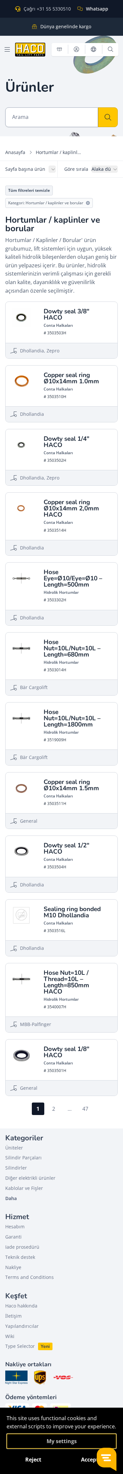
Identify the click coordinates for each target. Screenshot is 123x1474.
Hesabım (15, 1226)
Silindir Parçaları (23, 1157)
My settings (62, 1441)
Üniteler (14, 1148)
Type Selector (20, 1346)
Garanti (13, 1237)
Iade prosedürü (22, 1247)
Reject (33, 1459)
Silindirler (16, 1168)
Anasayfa (15, 152)
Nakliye (13, 1267)
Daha (11, 1198)
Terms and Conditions (29, 1277)
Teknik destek (20, 1257)
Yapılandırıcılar (22, 1326)
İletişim (13, 1316)
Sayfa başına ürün (25, 169)
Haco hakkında (21, 1306)
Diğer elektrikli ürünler (30, 1178)
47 (85, 1108)
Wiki (9, 1336)
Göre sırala (76, 169)
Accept (89, 1459)
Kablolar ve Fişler (24, 1188)
